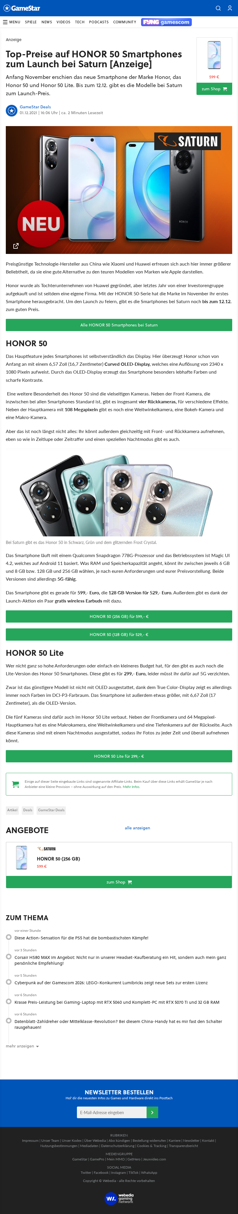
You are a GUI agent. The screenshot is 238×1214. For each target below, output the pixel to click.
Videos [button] (64, 22)
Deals (27, 809)
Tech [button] (79, 22)
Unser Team (50, 1140)
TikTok (133, 1172)
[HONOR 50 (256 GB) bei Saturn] (214, 55)
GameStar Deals (35, 107)
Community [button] (124, 22)
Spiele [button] (31, 22)
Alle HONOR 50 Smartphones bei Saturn (119, 325)
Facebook (101, 1172)
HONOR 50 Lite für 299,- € (119, 756)
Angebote (27, 830)
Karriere (175, 1140)
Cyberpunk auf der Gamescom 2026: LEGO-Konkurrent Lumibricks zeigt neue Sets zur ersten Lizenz (111, 983)
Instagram (118, 1172)
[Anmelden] (152, 1112)
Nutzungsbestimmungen (58, 1145)
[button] (218, 8)
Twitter (86, 1172)
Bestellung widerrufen (149, 1140)
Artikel (12, 809)
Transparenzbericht (183, 1145)
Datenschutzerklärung (117, 1145)
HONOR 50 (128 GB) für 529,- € (119, 634)
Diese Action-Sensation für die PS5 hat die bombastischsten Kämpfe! (82, 938)
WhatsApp (149, 1172)
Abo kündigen (119, 1140)
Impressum (30, 1140)
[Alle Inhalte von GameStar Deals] (11, 110)
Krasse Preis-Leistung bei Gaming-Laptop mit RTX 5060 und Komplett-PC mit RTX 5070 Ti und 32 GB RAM (117, 1002)
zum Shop (212, 89)
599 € (214, 77)
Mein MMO (116, 1159)
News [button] (47, 22)
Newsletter (191, 1140)
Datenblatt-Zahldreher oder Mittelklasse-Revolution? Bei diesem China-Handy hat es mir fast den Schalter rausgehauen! (118, 1024)
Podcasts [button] (99, 22)
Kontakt (208, 1140)
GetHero (133, 1159)
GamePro (97, 1159)
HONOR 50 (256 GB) (58, 858)
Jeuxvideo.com (154, 1159)
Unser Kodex (72, 1140)
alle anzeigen (137, 828)
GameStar (79, 1159)
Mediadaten (89, 1145)
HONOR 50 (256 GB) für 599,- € (119, 616)
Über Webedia (95, 1140)
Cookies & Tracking (151, 1145)
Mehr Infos (131, 786)
